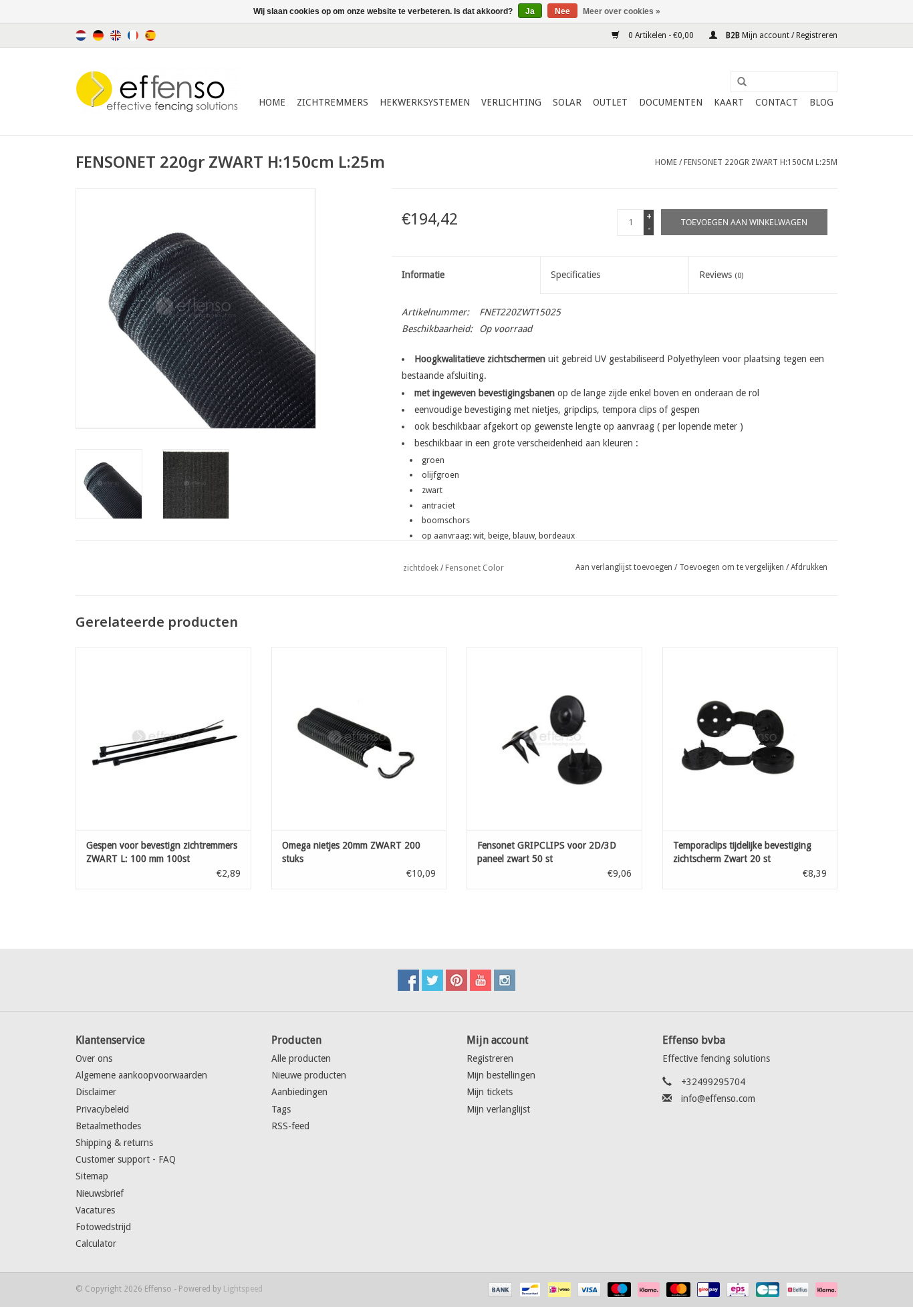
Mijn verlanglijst (498, 1109)
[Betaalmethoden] (499, 1289)
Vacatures (95, 1210)
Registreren (490, 1058)
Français (133, 35)
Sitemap (92, 1176)
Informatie (423, 274)
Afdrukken (809, 567)
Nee (562, 11)
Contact (776, 102)
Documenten (670, 102)
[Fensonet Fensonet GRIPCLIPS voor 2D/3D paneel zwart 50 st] (554, 739)
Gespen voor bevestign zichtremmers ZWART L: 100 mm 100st (161, 852)
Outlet (610, 102)
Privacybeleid (102, 1109)
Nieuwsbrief (100, 1193)
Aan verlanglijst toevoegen (623, 567)
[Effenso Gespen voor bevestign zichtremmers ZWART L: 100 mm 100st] (163, 739)
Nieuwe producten (308, 1075)
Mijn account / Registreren (780, 35)
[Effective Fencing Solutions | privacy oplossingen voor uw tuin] (157, 91)
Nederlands (81, 35)
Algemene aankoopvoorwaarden (141, 1075)
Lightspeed (243, 1289)
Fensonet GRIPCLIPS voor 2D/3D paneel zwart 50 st (546, 852)
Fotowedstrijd (103, 1226)
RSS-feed (290, 1126)
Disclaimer (96, 1091)
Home (272, 102)
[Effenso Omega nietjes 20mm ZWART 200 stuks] (359, 739)
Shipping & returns (114, 1142)
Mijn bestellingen (501, 1075)
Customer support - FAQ (126, 1159)
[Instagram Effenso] (504, 980)
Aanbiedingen (299, 1091)
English (115, 35)
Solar (567, 102)
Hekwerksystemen (425, 102)
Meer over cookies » (621, 11)
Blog (821, 102)
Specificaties (575, 274)
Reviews (721, 274)
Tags (281, 1109)
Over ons (94, 1058)
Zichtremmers (332, 102)
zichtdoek (420, 568)
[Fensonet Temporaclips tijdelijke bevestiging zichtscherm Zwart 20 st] (750, 739)
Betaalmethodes (108, 1126)
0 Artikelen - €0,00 (661, 35)
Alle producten (301, 1058)
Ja (530, 11)
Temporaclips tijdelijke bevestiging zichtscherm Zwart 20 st (742, 852)
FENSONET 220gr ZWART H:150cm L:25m (760, 162)
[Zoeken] (737, 82)
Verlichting (511, 102)
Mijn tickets (490, 1091)
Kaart (729, 102)
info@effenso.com (718, 1098)
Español (150, 35)
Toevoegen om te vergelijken (732, 567)
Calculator (96, 1243)
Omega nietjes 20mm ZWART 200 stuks (351, 852)
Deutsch (98, 35)
